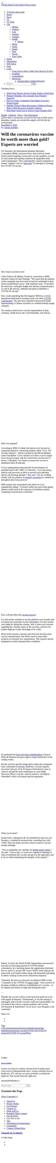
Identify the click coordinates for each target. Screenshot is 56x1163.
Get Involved (12, 1116)
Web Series (11, 64)
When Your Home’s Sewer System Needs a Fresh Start (30, 93)
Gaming (15, 37)
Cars (14, 32)
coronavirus (11, 1028)
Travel (14, 54)
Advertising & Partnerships (18, 1123)
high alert (28, 163)
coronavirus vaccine (18, 1030)
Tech (14, 51)
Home (9, 14)
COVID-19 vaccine (17, 1033)
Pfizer (28, 1033)
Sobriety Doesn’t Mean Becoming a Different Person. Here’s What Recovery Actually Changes (30, 106)
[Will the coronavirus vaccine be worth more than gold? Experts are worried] (20, 1058)
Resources (16, 78)
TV (8, 19)
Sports (14, 49)
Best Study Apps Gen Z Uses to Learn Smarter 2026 (29, 110)
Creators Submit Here (16, 1128)
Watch (9, 59)
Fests (9, 66)
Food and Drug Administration (29, 754)
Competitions (17, 76)
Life (8, 24)
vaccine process (28, 615)
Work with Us (13, 1111)
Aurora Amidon (11, 127)
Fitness (20, 42)
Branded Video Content (17, 1113)
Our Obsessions (31, 115)
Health (15, 39)
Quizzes (15, 29)
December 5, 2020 (9, 125)
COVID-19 (31, 1030)
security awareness (33, 477)
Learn (9, 69)
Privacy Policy (13, 1103)
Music (14, 44)
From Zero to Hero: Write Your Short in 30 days (32, 71)
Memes (15, 27)
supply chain (32, 982)
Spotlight (16, 74)
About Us (11, 1101)
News (9, 17)
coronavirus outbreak (25, 1028)
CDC (3, 1028)
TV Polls (10, 22)
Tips (8, 1121)
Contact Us (11, 1108)
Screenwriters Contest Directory (31, 81)
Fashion (15, 34)
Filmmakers (12, 61)
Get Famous (12, 1106)
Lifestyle (12, 115)
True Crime (17, 56)
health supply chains (41, 850)
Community (12, 1126)
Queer (14, 46)
